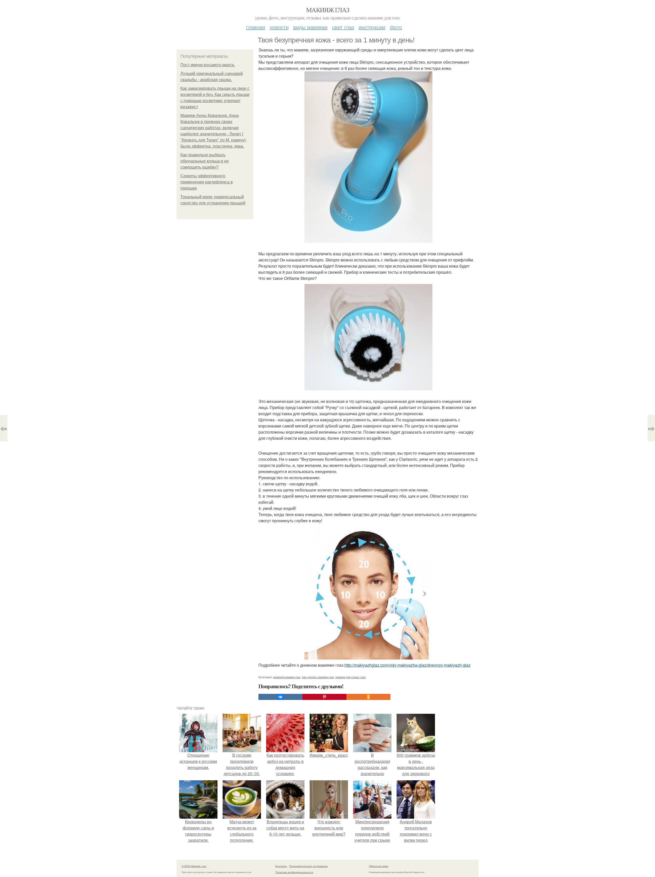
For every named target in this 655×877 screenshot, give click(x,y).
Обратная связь (378, 866)
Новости (279, 27)
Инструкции (372, 27)
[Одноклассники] (368, 697)
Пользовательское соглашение (308, 866)
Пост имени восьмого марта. (207, 65)
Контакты (281, 866)
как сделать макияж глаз (318, 677)
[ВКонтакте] (280, 697)
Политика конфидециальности (294, 872)
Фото (396, 27)
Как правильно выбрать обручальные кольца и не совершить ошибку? (204, 161)
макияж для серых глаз (350, 677)
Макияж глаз (327, 9)
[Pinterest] (324, 697)
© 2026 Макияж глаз (194, 866)
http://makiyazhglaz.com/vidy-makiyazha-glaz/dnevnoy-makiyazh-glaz (407, 665)
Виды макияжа (310, 27)
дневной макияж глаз (286, 677)
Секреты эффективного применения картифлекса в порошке (206, 182)
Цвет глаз (343, 27)
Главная (255, 27)
